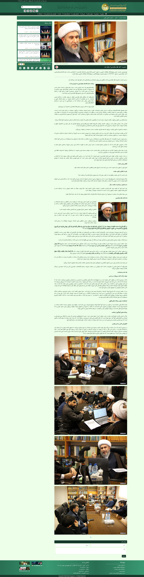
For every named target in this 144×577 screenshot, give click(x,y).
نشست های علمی (108, 18)
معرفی (102, 14)
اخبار (60, 14)
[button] (90, 537)
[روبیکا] (37, 11)
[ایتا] (31, 11)
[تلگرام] (25, 11)
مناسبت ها (37, 1)
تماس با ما (23, 1)
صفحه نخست (122, 18)
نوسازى (97, 14)
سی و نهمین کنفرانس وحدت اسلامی (116, 573)
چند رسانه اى (43, 1)
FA (19, 1)
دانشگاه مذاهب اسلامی (119, 569)
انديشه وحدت (66, 14)
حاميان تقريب (75, 14)
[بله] (34, 11)
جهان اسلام (90, 14)
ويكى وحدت (121, 571)
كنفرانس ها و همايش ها (50, 14)
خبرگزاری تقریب (121, 565)
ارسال (124, 556)
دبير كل (83, 14)
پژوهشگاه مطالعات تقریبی (118, 567)
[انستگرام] (28, 11)
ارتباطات (40, 14)
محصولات (30, 1)
